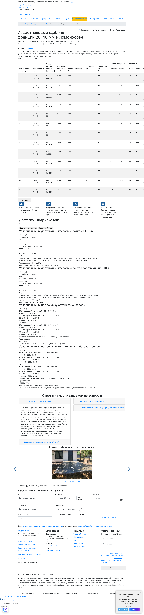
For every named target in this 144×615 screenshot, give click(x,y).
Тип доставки (60, 505)
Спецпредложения (79, 19)
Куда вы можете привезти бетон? (91, 401)
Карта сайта (22, 558)
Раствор (76, 540)
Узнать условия (77, 2)
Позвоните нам (9, 600)
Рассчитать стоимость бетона (15, 596)
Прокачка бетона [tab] (45, 228)
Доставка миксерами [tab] (28, 228)
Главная (23, 19)
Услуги (57, 19)
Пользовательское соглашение (30, 554)
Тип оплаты (22, 505)
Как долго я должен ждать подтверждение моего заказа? (101, 408)
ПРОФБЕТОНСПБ (24, 531)
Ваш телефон (23, 514)
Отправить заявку (109, 517)
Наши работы (95, 19)
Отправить (114, 568)
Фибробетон (78, 543)
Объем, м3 (96, 494)
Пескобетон (78, 537)
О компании (33, 19)
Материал (21, 494)
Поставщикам (108, 19)
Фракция (58, 494)
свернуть (3, 606)
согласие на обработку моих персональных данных (43, 526)
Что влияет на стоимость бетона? (37, 401)
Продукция (45, 19)
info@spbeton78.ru (53, 550)
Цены (67, 19)
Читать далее (24, 200)
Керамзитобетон (79, 546)
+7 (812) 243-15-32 (26, 7)
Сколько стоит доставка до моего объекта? (41, 442)
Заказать (30, 48)
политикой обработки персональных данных (94, 526)
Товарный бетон (79, 534)
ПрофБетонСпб (25, 5)
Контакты (120, 19)
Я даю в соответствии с (65, 526)
